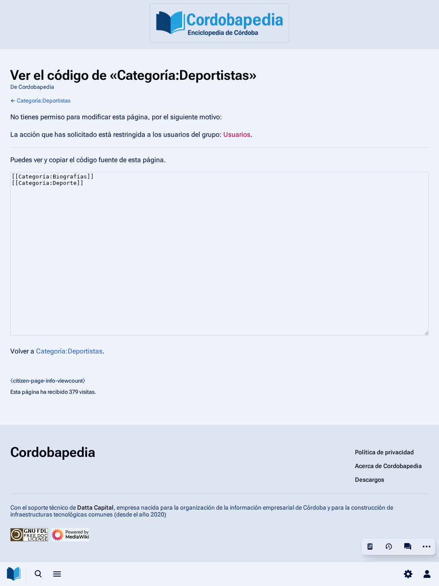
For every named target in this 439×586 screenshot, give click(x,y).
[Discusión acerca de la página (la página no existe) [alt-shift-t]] (407, 546)
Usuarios (236, 134)
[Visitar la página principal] (13, 574)
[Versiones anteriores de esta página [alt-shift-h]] (388, 546)
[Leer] (370, 546)
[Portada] (219, 22)
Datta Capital (95, 507)
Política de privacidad (384, 452)
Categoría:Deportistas (43, 100)
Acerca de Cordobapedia (388, 465)
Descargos (369, 479)
